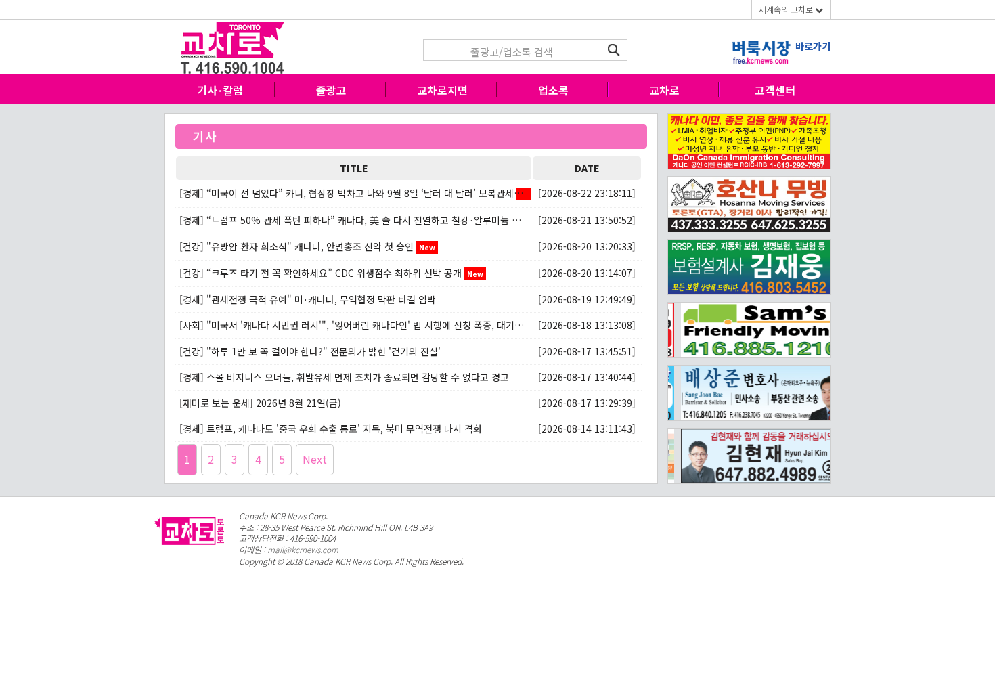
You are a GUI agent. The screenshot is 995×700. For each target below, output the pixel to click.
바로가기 (813, 46)
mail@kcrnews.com (302, 549)
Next (315, 459)
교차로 (664, 90)
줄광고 (331, 90)
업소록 (553, 90)
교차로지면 (442, 90)
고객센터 (775, 90)
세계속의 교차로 (787, 9)
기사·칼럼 (220, 90)
